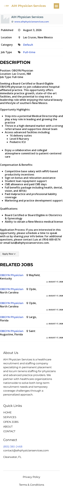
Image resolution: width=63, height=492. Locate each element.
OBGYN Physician (11, 275)
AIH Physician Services (28, 6)
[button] (56, 6)
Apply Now (7, 254)
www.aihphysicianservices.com (31, 21)
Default (28, 44)
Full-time (29, 52)
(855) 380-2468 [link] (12, 446)
